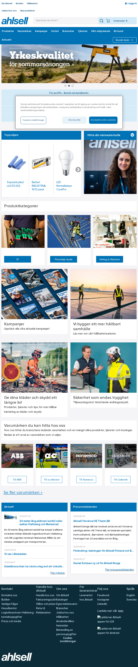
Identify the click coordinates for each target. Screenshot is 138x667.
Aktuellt (7, 40)
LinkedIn (102, 604)
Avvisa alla (74, 120)
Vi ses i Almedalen (15, 554)
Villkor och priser (46, 604)
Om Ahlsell (6, 4)
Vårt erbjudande (100, 31)
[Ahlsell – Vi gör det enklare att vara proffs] (14, 20)
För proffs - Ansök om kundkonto (69, 93)
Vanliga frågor (9, 604)
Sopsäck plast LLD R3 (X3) (15, 184)
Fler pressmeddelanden (119, 570)
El (18, 259)
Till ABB (17, 479)
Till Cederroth (121, 479)
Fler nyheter (57, 573)
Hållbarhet (32, 4)
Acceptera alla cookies (103, 120)
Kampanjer (41, 31)
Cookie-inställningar (68, 640)
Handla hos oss (45, 595)
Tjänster (83, 31)
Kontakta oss (9, 595)
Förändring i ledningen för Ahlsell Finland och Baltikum (103, 551)
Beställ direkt (122, 40)
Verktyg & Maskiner (109, 259)
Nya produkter (27, 11)
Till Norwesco (86, 479)
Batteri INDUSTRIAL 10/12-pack (39, 186)
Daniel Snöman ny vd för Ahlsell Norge (96, 563)
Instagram (103, 600)
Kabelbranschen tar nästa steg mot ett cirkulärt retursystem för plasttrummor (34, 567)
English (130, 595)
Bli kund (118, 31)
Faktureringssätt (46, 600)
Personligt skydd (63, 259)
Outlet (55, 31)
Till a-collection (51, 479)
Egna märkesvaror (66, 604)
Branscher (68, 31)
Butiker (19, 4)
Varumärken (24, 31)
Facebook (103, 595)
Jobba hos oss (9, 11)
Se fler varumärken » (23, 493)
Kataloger (62, 600)
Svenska (131, 600)
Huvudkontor (9, 608)
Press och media (11, 621)
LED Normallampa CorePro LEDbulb (64, 186)
